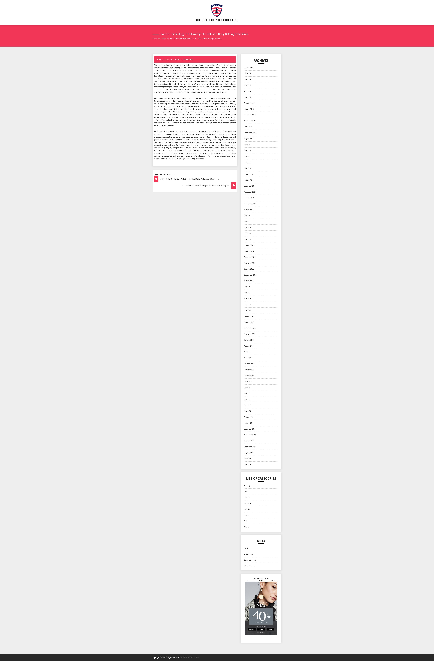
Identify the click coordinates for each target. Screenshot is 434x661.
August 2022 (248, 346)
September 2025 (250, 132)
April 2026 (247, 91)
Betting (247, 485)
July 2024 (247, 215)
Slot (245, 521)
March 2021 (248, 411)
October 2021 (249, 381)
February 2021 (249, 417)
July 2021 (247, 387)
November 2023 (250, 263)
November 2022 (250, 334)
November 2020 (250, 435)
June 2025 (247, 150)
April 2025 (247, 162)
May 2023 (247, 298)
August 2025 (248, 138)
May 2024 (247, 227)
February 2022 (249, 363)
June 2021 (247, 393)
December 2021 (249, 375)
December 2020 (249, 429)
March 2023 (248, 310)
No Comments (188, 59)
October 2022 (249, 340)
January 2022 (249, 369)
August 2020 (248, 452)
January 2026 (249, 109)
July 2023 (247, 286)
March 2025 (248, 168)
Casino (246, 491)
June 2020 (247, 464)
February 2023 (249, 316)
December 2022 (249, 328)
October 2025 (249, 126)
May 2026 (247, 85)
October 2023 (249, 269)
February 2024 (249, 245)
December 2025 (249, 115)
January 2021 (249, 423)
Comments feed (250, 560)
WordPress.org (249, 565)
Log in (246, 548)
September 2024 (250, 204)
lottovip (199, 98)
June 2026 (247, 79)
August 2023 (248, 280)
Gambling (247, 503)
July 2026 (247, 73)
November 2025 (250, 121)
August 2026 (248, 67)
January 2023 (249, 322)
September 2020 (250, 446)
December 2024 (249, 186)
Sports (246, 527)
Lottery (178, 59)
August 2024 (248, 209)
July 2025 (247, 144)
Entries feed (248, 554)
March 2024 (248, 239)
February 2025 (249, 174)
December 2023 (249, 257)
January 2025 (249, 180)
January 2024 (249, 251)
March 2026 (248, 97)
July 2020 (247, 458)
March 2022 (248, 358)
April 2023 (247, 304)
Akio (159, 59)
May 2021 (247, 399)
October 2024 (249, 198)
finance (246, 497)
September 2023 (250, 275)
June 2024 (247, 221)
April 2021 (247, 405)
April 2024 (247, 233)
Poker (246, 515)
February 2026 (249, 103)
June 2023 (247, 292)
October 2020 (249, 440)
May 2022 (247, 352)
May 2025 (247, 156)
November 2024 (250, 192)
